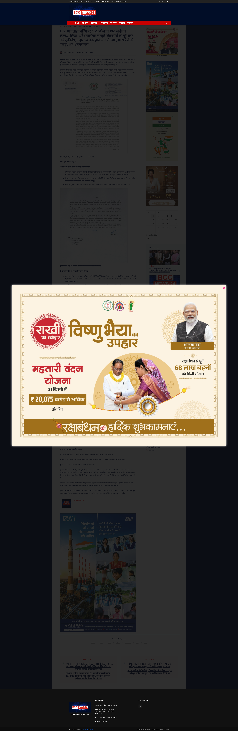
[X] (162, 1)
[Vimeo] (165, 1)
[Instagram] (160, 1)
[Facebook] (157, 1)
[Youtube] (168, 1)
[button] (166, 23)
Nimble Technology (88, 729)
